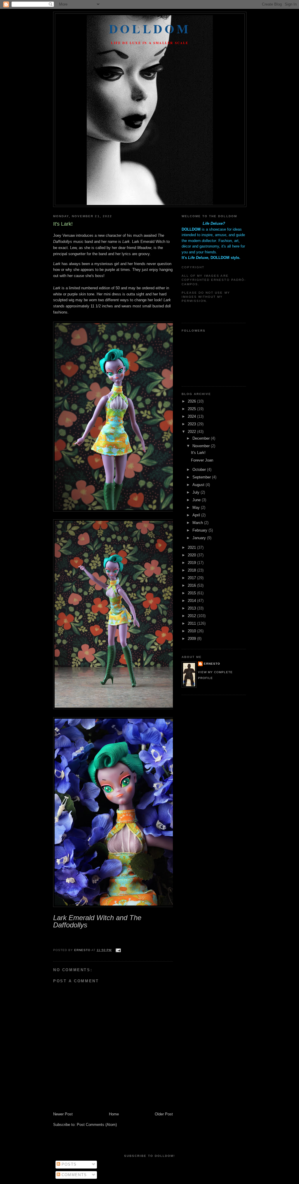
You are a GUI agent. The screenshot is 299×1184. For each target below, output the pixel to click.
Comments (73, 1175)
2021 (192, 547)
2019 (192, 562)
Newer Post (63, 1114)
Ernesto (212, 663)
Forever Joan (202, 460)
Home (114, 1114)
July (196, 492)
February (200, 530)
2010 (192, 631)
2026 (192, 401)
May (196, 507)
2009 (192, 638)
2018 (192, 570)
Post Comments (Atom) (97, 1124)
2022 (192, 431)
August (199, 485)
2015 (192, 593)
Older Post (164, 1114)
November (201, 446)
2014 (192, 600)
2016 (192, 585)
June (197, 500)
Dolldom (150, 28)
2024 (192, 416)
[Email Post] (118, 950)
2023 (192, 424)
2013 (192, 608)
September (202, 477)
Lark (57, 264)
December (201, 438)
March (198, 522)
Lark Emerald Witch (148, 241)
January (199, 538)
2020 (192, 555)
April (196, 515)
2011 (192, 623)
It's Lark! (198, 452)
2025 (192, 409)
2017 (192, 578)
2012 (192, 616)
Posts (68, 1164)
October (199, 469)
